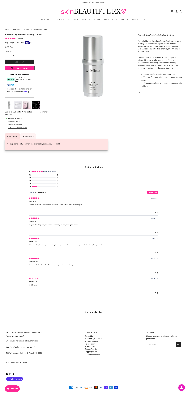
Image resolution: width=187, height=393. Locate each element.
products (16, 29)
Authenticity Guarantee (93, 339)
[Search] (180, 11)
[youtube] (13, 374)
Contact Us (89, 336)
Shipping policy (91, 352)
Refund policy (90, 344)
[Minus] (6, 56)
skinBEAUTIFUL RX (15, 121)
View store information (17, 127)
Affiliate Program (91, 341)
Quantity (9, 51)
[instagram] (10, 374)
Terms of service (91, 349)
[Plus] (13, 56)
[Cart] (172, 11)
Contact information (92, 354)
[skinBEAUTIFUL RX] (93, 11)
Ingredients (28, 136)
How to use (12, 136)
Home (7, 29)
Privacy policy (90, 346)
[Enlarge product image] (93, 66)
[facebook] (7, 374)
